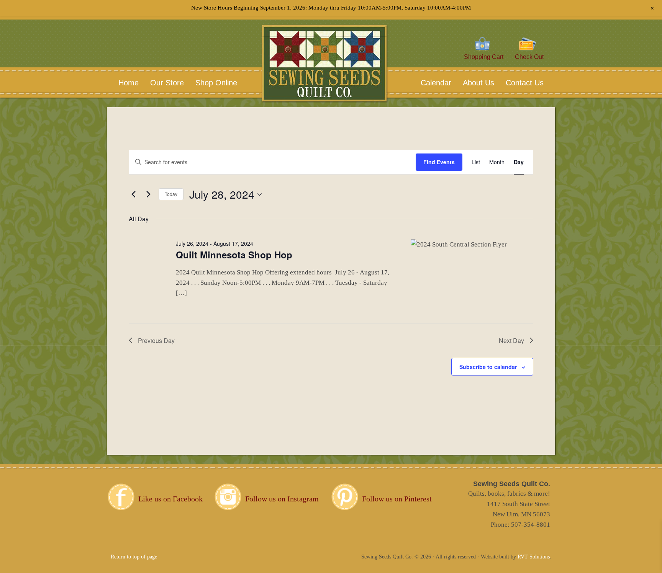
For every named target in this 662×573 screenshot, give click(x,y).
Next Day (511, 340)
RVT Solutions (534, 557)
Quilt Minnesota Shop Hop (234, 254)
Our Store (167, 82)
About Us (472, 82)
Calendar (436, 82)
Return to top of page (134, 557)
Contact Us (519, 82)
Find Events (439, 162)
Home (128, 82)
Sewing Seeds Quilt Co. (324, 75)
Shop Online (216, 82)
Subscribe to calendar (488, 367)
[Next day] (148, 194)
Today (171, 194)
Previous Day (156, 340)
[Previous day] (133, 194)
